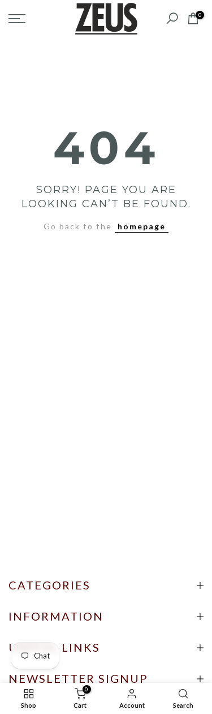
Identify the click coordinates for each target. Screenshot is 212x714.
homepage (142, 226)
